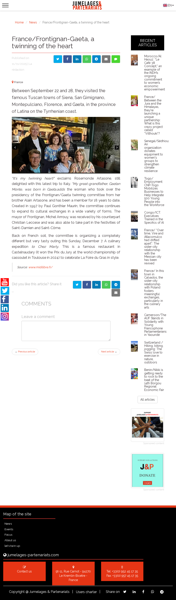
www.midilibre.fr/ (40, 267)
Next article (109, 351)
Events (9, 529)
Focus (8, 534)
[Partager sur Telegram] (115, 285)
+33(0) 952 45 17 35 (125, 571)
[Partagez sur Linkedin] (134, 592)
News (33, 22)
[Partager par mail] (115, 293)
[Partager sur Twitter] (77, 285)
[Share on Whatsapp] (86, 59)
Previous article (25, 351)
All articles (147, 399)
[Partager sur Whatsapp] (106, 285)
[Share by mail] (106, 59)
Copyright (17, 592)
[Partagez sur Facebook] (143, 592)
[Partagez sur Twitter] (125, 592)
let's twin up (12, 545)
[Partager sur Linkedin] (96, 285)
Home (19, 22)
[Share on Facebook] (67, 59)
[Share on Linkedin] (77, 59)
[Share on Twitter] (57, 59)
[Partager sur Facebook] (86, 285)
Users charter (86, 592)
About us (10, 540)
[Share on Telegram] (96, 59)
